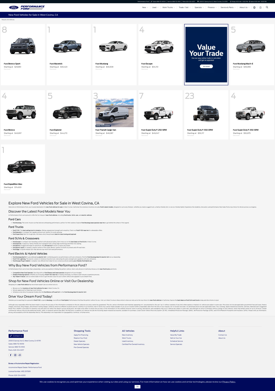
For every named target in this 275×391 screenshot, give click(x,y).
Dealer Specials (79, 341)
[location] (198, 1)
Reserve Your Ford (80, 338)
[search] (267, 7)
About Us (221, 338)
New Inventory (127, 335)
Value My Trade (175, 335)
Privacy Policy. (229, 382)
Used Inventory (127, 341)
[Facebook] (10, 355)
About (221, 331)
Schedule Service (176, 341)
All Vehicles (128, 331)
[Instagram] (15, 355)
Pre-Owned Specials (81, 347)
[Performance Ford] (26, 7)
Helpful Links (177, 331)
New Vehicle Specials (81, 344)
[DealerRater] (20, 355)
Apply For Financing (81, 335)
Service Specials (176, 344)
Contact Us (17, 336)
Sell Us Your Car (176, 338)
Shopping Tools (82, 331)
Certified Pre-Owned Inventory (133, 344)
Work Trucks (126, 338)
